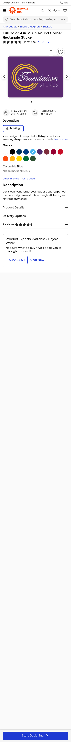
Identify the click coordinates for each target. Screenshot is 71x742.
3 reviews (43, 42)
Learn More (61, 139)
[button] (51, 52)
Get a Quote (29, 178)
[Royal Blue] (26, 152)
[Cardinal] (53, 152)
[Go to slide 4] (39, 101)
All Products (10, 26)
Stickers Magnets (29, 26)
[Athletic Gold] (12, 158)
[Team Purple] (40, 152)
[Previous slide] (4, 76)
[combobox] (35, 19)
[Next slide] (67, 76)
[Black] (12, 152)
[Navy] (19, 152)
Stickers (47, 26)
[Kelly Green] (26, 158)
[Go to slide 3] (37, 101)
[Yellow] (19, 158)
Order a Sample (11, 178)
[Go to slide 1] (31, 101)
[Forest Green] (33, 158)
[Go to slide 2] (34, 101)
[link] (18, 10)
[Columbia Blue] (33, 152)
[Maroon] (46, 152)
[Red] (60, 152)
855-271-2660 (15, 260)
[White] (5, 152)
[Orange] (5, 158)
